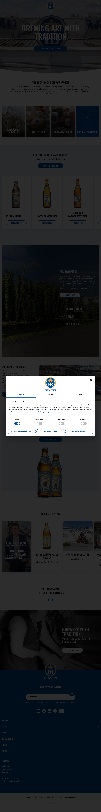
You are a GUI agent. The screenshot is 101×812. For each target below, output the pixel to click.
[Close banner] (91, 380)
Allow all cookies (79, 431)
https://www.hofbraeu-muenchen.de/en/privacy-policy (29, 412)
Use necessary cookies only (21, 431)
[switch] (39, 423)
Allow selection (50, 431)
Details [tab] (50, 395)
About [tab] (80, 395)
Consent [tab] (21, 395)
